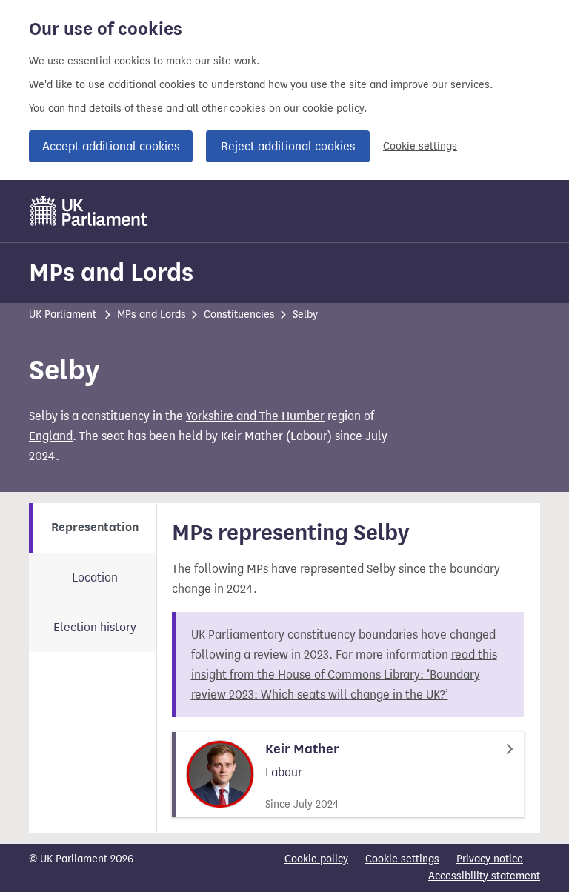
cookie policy (333, 108)
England (51, 436)
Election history (94, 627)
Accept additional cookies (110, 146)
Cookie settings (420, 146)
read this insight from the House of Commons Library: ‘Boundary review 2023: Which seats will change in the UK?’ (344, 675)
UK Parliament (62, 314)
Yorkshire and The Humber (255, 416)
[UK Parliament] (89, 211)
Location (95, 577)
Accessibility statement (484, 876)
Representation (95, 527)
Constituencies (239, 314)
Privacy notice (489, 859)
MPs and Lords (111, 272)
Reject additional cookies (288, 146)
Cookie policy (316, 859)
